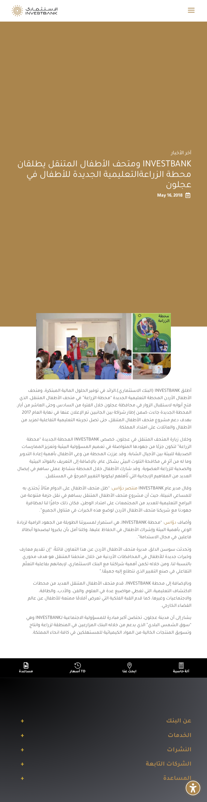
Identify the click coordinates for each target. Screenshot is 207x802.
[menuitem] (26, 668)
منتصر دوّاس (124, 488)
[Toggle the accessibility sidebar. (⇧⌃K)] (193, 788)
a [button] (191, 10)
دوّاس (170, 522)
